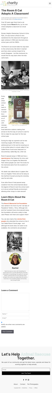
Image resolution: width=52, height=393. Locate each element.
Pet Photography (32, 384)
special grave (5, 158)
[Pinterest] (24, 380)
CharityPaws (24, 387)
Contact (22, 384)
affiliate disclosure (18, 19)
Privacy (30, 387)
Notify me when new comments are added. (13, 325)
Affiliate (35, 387)
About (16, 384)
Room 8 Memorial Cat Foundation (15, 203)
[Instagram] (28, 380)
